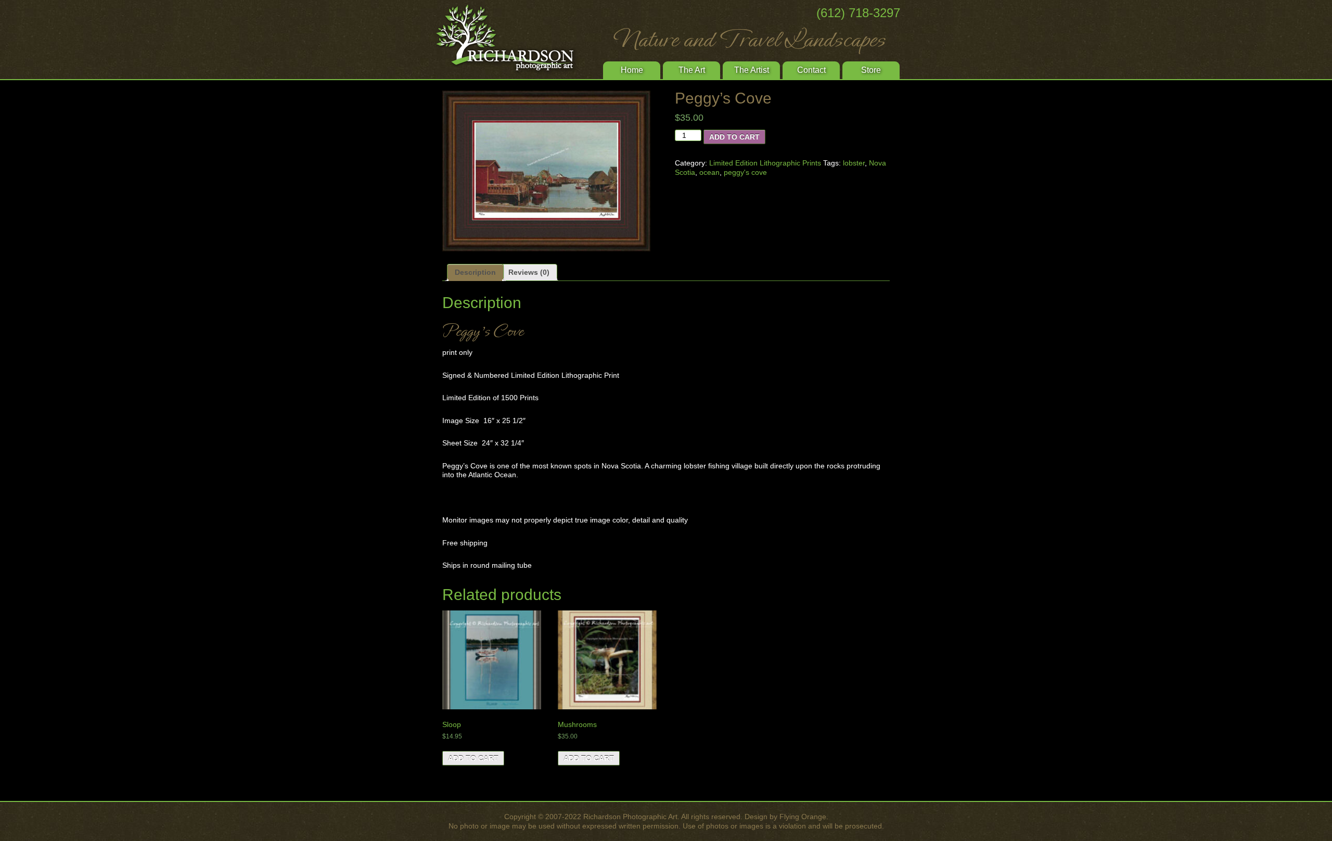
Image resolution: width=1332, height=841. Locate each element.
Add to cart (734, 137)
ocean (709, 172)
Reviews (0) (528, 272)
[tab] (475, 273)
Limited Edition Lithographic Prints (765, 163)
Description (475, 272)
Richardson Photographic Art (510, 39)
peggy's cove (745, 172)
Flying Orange (802, 816)
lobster (854, 163)
